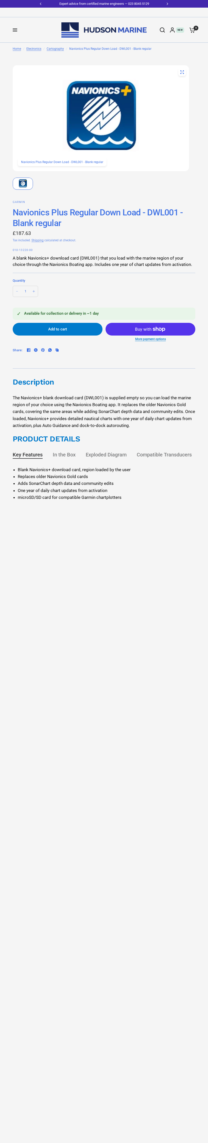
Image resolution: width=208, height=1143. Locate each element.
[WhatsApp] (50, 350)
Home (17, 49)
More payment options (150, 339)
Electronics (33, 49)
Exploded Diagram (106, 455)
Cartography (55, 49)
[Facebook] (29, 350)
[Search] (162, 30)
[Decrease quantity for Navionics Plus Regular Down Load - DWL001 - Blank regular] (17, 291)
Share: (18, 350)
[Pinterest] (43, 350)
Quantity (19, 280)
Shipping (37, 240)
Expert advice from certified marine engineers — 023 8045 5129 (104, 4)
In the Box (64, 455)
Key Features (28, 455)
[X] (36, 350)
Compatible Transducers (164, 455)
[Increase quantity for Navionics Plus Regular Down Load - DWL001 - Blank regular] (34, 291)
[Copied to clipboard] (57, 350)
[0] (191, 30)
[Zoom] (182, 72)
